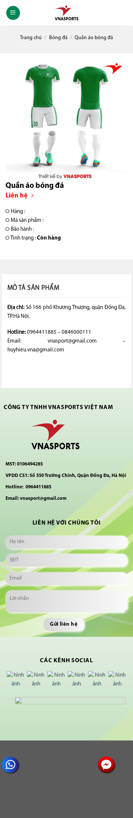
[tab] (66, 288)
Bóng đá (58, 38)
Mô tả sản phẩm (33, 288)
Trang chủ (31, 38)
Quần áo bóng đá (94, 38)
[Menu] (13, 13)
